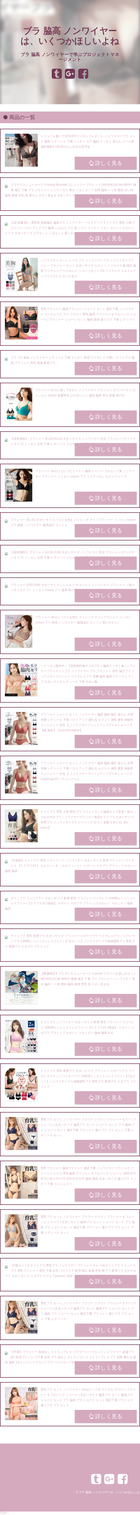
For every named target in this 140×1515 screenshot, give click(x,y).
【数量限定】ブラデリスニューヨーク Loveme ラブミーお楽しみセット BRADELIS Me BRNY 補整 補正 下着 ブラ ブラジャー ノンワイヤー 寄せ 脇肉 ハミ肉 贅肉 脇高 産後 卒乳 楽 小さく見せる (88, 979)
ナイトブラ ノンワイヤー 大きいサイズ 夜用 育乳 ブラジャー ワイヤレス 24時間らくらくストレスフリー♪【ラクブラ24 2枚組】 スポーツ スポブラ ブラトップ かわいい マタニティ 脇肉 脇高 (70, 903)
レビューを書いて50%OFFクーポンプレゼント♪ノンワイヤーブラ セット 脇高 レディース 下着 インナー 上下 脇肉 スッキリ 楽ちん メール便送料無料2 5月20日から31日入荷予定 (88, 141)
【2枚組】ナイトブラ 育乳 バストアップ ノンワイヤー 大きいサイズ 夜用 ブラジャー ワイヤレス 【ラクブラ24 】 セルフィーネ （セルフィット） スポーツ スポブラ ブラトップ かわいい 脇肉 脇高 (71, 866)
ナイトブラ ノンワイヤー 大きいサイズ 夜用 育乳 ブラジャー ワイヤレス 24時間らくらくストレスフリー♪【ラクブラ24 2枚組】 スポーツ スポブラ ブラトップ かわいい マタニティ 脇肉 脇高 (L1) (88, 1027)
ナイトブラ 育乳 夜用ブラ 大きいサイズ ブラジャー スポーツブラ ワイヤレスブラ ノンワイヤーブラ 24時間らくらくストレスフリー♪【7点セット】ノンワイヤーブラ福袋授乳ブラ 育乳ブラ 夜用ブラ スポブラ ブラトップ (70, 941)
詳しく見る (108, 163)
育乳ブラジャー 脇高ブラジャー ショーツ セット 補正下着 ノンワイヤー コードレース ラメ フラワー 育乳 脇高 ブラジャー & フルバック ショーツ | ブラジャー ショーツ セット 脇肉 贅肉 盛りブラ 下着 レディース (88, 314)
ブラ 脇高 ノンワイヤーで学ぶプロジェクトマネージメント (70, 57)
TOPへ (4, 1513)
